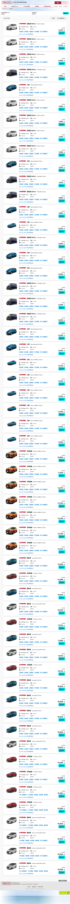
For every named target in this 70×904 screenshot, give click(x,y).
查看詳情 (62, 33)
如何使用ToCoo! (15, 6)
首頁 (5, 6)
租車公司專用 (40, 886)
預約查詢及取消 (47, 6)
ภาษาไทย (65, 6)
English (56, 6)
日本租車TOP (5, 8)
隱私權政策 (34, 886)
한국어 (60, 6)
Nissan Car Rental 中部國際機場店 (26, 34)
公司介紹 (28, 886)
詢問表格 (37, 6)
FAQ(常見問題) (27, 6)
